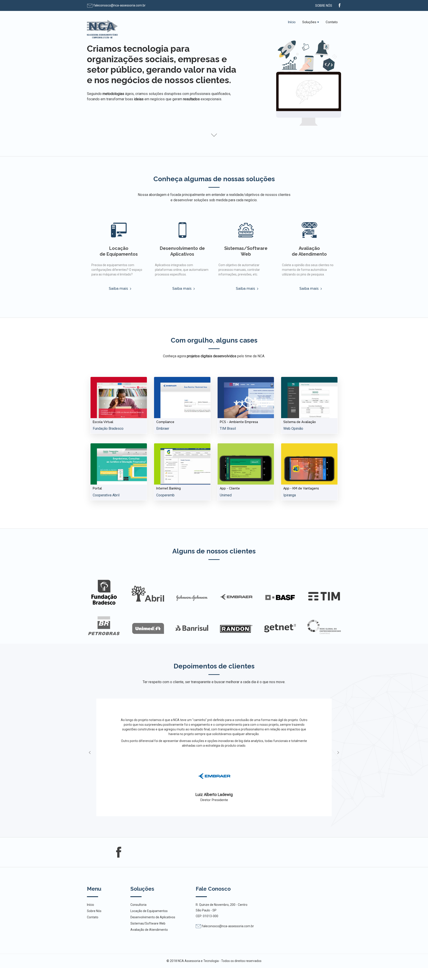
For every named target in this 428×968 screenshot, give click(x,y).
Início (292, 22)
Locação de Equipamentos (119, 251)
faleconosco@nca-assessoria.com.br (119, 5)
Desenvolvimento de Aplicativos (182, 251)
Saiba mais (119, 288)
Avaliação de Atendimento (309, 251)
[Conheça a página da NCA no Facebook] (339, 5)
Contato (332, 22)
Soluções (309, 22)
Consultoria (138, 904)
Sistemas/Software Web (246, 251)
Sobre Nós (323, 5)
